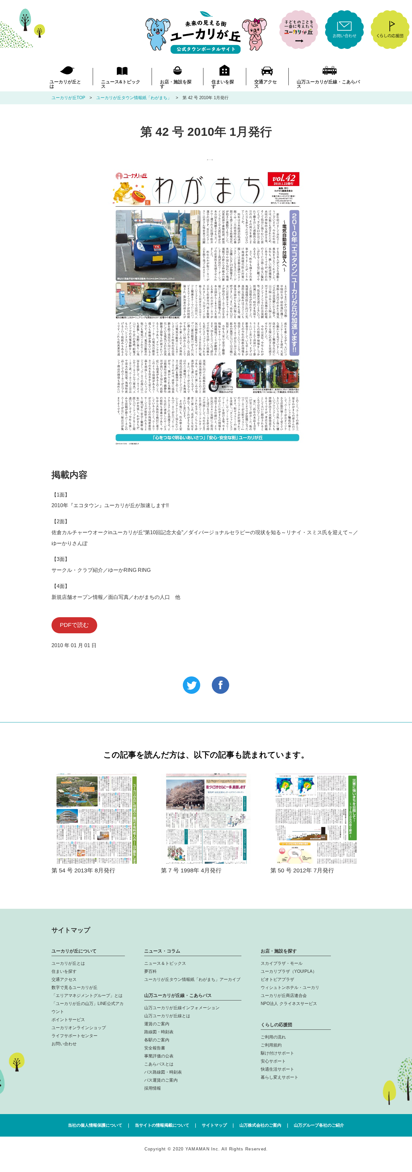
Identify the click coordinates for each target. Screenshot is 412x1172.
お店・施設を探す (176, 83)
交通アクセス (265, 83)
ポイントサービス (68, 1019)
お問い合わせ (64, 1043)
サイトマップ (214, 1125)
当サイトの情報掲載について (162, 1125)
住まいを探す (222, 83)
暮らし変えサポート (279, 1077)
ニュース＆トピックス (165, 963)
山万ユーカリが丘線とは (167, 1015)
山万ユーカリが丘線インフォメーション (182, 1007)
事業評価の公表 (158, 1056)
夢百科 (150, 971)
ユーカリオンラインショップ (79, 1027)
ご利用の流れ (273, 1037)
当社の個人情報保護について (95, 1125)
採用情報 (152, 1088)
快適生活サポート (277, 1069)
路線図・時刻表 (158, 1031)
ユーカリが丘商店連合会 (284, 995)
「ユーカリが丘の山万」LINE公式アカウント (88, 1007)
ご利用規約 (271, 1045)
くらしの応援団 (276, 1024)
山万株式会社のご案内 (260, 1125)
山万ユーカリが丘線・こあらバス (328, 83)
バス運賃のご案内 (161, 1080)
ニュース (120, 83)
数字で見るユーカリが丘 (75, 987)
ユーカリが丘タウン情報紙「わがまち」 (134, 97)
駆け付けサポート (277, 1053)
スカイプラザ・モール (282, 963)
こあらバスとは (158, 1064)
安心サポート (273, 1061)
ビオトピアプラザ (277, 979)
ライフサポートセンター (75, 1035)
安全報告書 (154, 1048)
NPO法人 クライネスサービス (289, 1003)
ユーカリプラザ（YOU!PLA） (289, 971)
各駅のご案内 (156, 1039)
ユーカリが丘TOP (68, 97)
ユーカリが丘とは (65, 83)
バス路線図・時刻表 (163, 1072)
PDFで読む (74, 625)
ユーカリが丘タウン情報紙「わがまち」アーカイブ (192, 979)
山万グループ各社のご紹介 (319, 1125)
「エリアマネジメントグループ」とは (87, 995)
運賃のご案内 (156, 1023)
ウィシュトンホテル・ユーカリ (290, 987)
